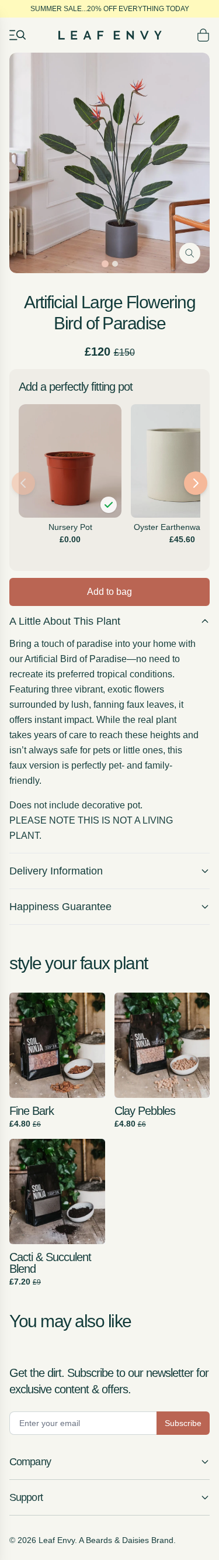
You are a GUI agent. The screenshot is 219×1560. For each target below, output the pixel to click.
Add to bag (109, 592)
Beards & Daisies (117, 1540)
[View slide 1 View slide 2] (109, 163)
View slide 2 (115, 264)
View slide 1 (105, 263)
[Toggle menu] (17, 35)
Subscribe (183, 1423)
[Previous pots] (23, 483)
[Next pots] (195, 483)
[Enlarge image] (189, 253)
